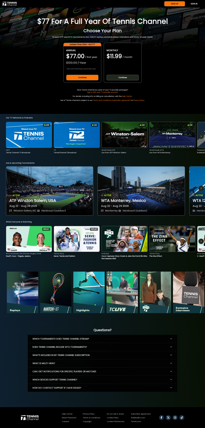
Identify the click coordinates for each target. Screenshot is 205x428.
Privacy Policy (138, 100)
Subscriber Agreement (121, 100)
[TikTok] (182, 417)
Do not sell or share (115, 414)
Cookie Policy (113, 417)
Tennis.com (136, 421)
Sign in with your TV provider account (102, 92)
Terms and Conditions (102, 100)
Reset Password (69, 417)
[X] (169, 417)
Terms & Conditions (91, 417)
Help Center (127, 96)
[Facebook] (162, 417)
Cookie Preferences (115, 421)
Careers (65, 421)
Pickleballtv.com (138, 417)
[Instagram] (175, 417)
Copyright (87, 421)
